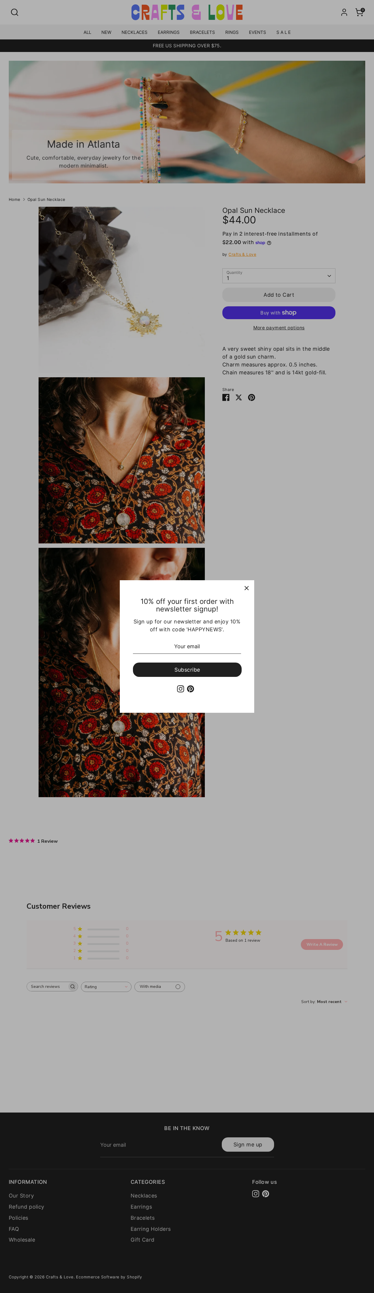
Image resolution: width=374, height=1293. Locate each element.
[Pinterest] (190, 688)
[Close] (246, 587)
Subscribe (187, 670)
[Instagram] (180, 688)
